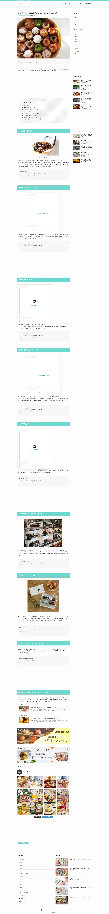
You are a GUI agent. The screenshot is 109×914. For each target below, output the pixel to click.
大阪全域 (76, 53)
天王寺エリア (77, 51)
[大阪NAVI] (22, 3)
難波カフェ (77, 36)
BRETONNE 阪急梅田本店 (26, 408)
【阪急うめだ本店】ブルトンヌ (31, 109)
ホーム (39, 910)
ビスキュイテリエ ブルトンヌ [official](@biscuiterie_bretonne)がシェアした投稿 (43, 392)
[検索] (91, 0)
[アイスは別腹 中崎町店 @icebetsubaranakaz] (36, 795)
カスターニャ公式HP (44, 157)
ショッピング (77, 27)
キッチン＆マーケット (25, 561)
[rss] (90, 0)
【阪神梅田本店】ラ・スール (30, 105)
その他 (76, 31)
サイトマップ (68, 910)
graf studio (22, 627)
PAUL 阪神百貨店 (24, 334)
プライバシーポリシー (46, 910)
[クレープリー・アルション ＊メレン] (50, 795)
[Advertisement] (43, 85)
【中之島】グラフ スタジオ (30, 115)
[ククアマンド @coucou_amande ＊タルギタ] (36, 808)
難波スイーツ (77, 41)
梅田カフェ (22, 862)
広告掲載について (61, 910)
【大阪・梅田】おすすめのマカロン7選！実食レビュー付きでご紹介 (45, 707)
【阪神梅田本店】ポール (29, 107)
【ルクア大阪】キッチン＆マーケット (32, 113)
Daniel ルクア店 (23, 478)
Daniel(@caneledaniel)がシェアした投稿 (35, 466)
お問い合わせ (54, 910)
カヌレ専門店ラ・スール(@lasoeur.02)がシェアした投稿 (43, 229)
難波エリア (76, 34)
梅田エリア (20, 15)
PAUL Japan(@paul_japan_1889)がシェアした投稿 (35, 321)
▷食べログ (21, 177)
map (44, 173)
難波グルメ (77, 39)
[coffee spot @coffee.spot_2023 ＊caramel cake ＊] (63, 782)
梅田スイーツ (25, 15)
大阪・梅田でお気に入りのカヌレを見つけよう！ (35, 119)
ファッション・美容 (79, 29)
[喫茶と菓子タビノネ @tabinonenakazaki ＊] (63, 808)
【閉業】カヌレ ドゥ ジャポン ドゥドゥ (33, 117)
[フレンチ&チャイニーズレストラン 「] (63, 795)
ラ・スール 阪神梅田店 (25, 244)
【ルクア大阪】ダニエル (29, 111)
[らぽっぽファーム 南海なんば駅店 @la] (23, 795)
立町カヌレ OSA (24, 171)
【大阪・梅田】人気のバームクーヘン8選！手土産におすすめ (44, 718)
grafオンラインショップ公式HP (44, 612)
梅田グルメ (77, 22)
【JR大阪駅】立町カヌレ (29, 102)
